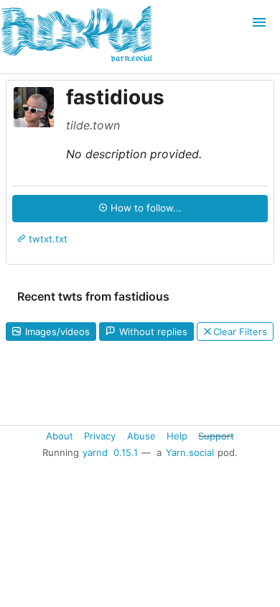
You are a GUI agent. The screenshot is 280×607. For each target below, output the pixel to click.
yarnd (95, 452)
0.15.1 (125, 452)
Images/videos (56, 331)
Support (216, 435)
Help (177, 435)
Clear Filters (240, 331)
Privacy (100, 435)
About (59, 435)
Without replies (151, 331)
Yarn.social (190, 452)
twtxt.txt (46, 239)
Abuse (141, 435)
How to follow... (145, 208)
